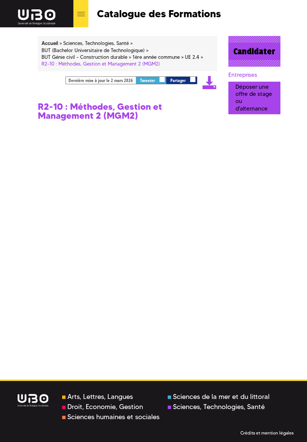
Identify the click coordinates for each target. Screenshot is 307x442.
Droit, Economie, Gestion (105, 407)
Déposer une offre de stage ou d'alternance (253, 98)
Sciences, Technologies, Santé (219, 407)
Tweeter (148, 80)
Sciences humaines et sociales (113, 417)
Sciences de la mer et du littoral (221, 397)
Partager (178, 80)
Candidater (254, 51)
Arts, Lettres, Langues (100, 397)
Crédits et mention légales (267, 433)
